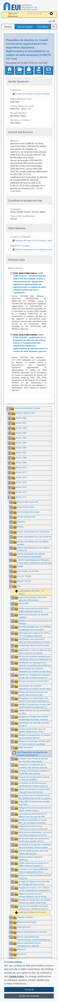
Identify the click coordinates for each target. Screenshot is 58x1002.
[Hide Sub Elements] (8, 409)
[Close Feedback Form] (51, 13)
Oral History (43, 26)
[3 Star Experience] (35, 13)
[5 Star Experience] (40, 13)
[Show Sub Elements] (9, 414)
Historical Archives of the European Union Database (28, 7)
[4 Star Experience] (37, 13)
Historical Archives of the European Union (33, 240)
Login (50, 21)
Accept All (29, 989)
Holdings (8, 26)
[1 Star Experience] (29, 13)
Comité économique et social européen (32, 93)
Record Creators (24, 26)
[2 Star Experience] (32, 13)
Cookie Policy (16, 976)
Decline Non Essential (29, 996)
